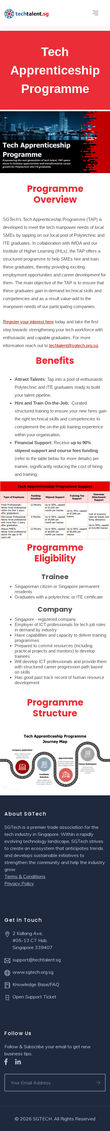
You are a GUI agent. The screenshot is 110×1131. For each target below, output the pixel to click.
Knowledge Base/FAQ (36, 984)
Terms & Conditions (24, 876)
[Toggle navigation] (95, 13)
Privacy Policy (19, 883)
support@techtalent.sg (37, 960)
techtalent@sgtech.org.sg (73, 345)
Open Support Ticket (34, 997)
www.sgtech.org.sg (33, 972)
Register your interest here (28, 321)
